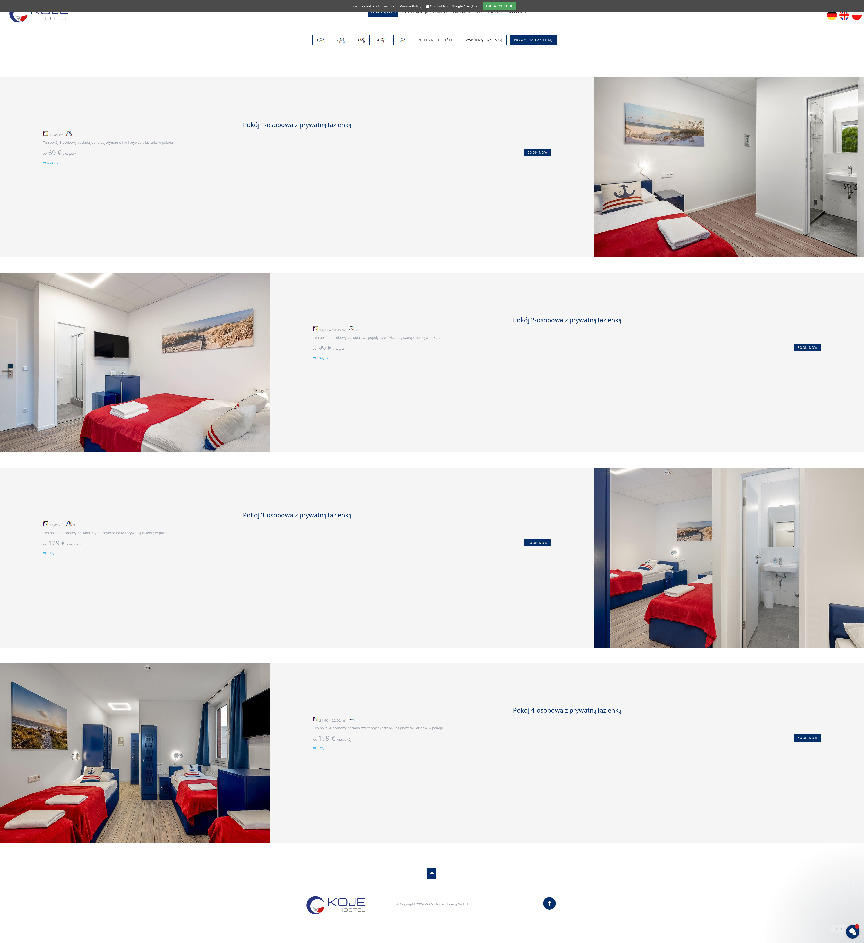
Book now (537, 152)
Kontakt (495, 12)
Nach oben (432, 873)
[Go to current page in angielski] (844, 19)
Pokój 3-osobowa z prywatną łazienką (297, 515)
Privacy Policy (410, 6)
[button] (826, 901)
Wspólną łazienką (484, 40)
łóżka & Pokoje (415, 12)
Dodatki (440, 12)
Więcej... (50, 163)
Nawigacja (461, 12)
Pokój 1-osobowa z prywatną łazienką (297, 124)
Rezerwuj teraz (383, 12)
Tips (478, 12)
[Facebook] (549, 903)
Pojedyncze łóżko (436, 40)
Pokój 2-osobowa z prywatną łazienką (567, 319)
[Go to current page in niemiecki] (832, 19)
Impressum (517, 12)
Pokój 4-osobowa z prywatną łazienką (567, 710)
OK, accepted (499, 6)
